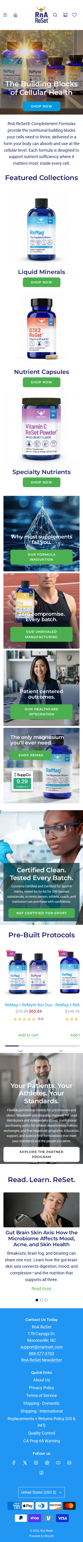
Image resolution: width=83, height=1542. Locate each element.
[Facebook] (14, 1463)
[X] (25, 1463)
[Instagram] (36, 1463)
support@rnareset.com (41, 1346)
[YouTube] (58, 1463)
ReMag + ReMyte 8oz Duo (28, 1004)
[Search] (55, 15)
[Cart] (65, 15)
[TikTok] (41, 1473)
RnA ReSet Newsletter (41, 1360)
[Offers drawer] (15, 15)
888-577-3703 (41, 1353)
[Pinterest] (47, 1463)
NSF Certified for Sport (41, 913)
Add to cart (28, 1035)
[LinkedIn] (69, 1463)
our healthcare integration (41, 711)
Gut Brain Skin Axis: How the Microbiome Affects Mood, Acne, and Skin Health (42, 1238)
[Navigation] (5, 15)
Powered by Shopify (41, 1536)
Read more (42, 1288)
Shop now (41, 106)
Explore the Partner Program (41, 1154)
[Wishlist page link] (74, 15)
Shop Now (41, 282)
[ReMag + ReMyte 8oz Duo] (28, 973)
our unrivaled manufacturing (41, 634)
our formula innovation (42, 557)
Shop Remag (31, 755)
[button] (37, 1300)
